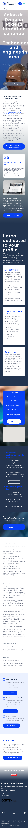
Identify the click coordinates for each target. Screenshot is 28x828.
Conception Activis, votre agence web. (11, 825)
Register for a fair (14, 482)
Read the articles (12, 757)
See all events (11, 725)
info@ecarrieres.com (7, 793)
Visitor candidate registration (14, 84)
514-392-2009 (5, 795)
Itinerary (13, 421)
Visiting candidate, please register (13, 146)
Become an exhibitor (10, 526)
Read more (10, 693)
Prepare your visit (12, 215)
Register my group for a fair (14, 506)
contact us (10, 711)
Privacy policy (16, 822)
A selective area (12, 270)
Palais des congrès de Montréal (12, 113)
